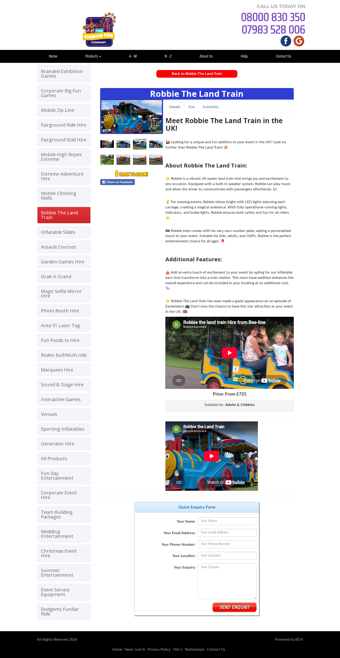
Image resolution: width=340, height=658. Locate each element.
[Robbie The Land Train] (131, 116)
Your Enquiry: (185, 567)
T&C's (177, 649)
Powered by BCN (289, 639)
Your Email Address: (180, 533)
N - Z (168, 56)
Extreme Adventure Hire (62, 176)
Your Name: (186, 521)
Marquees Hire (57, 370)
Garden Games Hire (62, 262)
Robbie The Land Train (59, 215)
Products (92, 56)
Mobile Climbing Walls (58, 195)
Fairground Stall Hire (63, 140)
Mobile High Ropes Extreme (61, 156)
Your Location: (184, 556)
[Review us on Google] (299, 41)
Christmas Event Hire (59, 553)
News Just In (134, 649)
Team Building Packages (57, 514)
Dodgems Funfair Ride (60, 611)
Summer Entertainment (57, 572)
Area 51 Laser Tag (60, 325)
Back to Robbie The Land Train (197, 74)
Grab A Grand (56, 276)
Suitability (211, 107)
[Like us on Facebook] (286, 41)
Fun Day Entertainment (57, 475)
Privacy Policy (159, 649)
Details (174, 107)
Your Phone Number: (178, 544)
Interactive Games (61, 399)
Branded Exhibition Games (62, 73)
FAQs (244, 56)
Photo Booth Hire (60, 311)
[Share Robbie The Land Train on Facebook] (131, 182)
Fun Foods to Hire (60, 340)
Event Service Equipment (55, 592)
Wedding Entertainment (57, 533)
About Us (206, 56)
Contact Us (283, 56)
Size (191, 107)
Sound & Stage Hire (62, 384)
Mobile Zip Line (57, 110)
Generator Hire (57, 444)
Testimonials (194, 649)
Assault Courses (58, 247)
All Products (54, 458)
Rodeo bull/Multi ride (64, 355)
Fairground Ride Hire (63, 125)
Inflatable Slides (58, 232)
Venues (49, 414)
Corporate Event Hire (59, 495)
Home (53, 56)
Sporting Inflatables (62, 429)
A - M (133, 56)
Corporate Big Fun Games (61, 93)
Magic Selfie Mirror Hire (61, 293)
